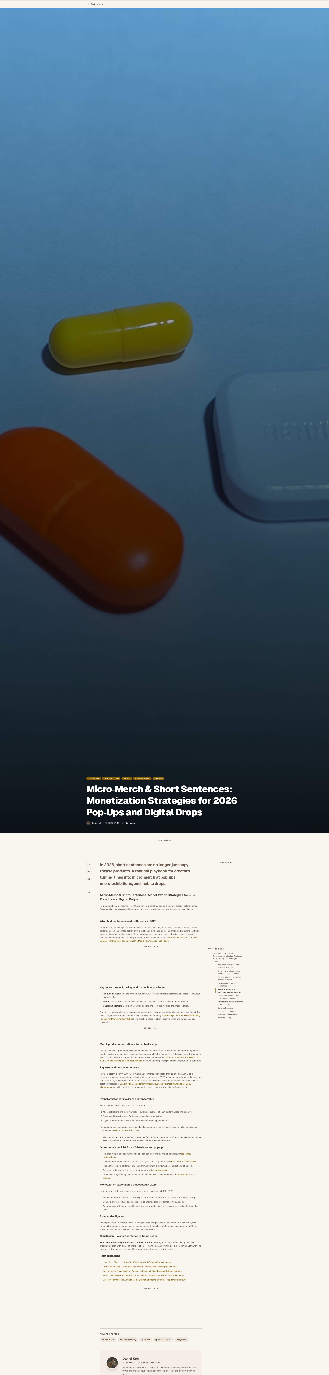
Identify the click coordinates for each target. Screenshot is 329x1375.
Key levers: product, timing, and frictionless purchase (229, 972)
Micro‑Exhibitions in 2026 (126, 1130)
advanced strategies (158, 1170)
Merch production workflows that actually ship (229, 978)
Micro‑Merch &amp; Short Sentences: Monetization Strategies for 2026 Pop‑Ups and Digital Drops (227, 957)
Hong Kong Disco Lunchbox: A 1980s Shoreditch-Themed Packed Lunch (137, 1262)
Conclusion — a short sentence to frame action (228, 1012)
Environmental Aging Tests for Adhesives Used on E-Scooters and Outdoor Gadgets (142, 1271)
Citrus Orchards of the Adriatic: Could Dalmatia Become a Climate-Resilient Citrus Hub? (144, 1279)
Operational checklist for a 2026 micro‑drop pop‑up (229, 996)
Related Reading (224, 1018)
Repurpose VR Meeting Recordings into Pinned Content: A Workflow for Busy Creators (143, 1275)
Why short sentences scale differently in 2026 (229, 966)
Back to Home (97, 4)
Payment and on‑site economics (226, 984)
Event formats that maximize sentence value (229, 990)
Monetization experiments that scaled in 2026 (230, 1003)
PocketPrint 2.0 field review (183, 1161)
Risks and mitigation (226, 1008)
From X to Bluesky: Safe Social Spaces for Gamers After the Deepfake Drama (140, 1266)
